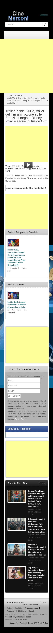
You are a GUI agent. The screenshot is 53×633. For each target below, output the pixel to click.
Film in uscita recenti (30, 605)
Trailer (17, 95)
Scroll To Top (43, 623)
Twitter (30, 623)
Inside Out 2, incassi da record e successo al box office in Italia (16, 304)
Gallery (9, 608)
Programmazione (31, 608)
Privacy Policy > (21, 419)
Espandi (42, 483)
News (16, 603)
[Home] (28, 16)
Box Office (18, 608)
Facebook (23, 623)
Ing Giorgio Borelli (21, 619)
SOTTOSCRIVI (14, 396)
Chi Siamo (22, 611)
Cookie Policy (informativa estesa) (18, 617)
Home (9, 95)
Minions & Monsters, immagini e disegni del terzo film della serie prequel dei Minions (37, 550)
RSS (35, 623)
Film (22, 603)
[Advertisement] (26, 66)
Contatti (31, 611)
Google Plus (14, 623)
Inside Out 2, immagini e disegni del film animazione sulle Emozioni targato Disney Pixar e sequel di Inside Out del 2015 (16, 257)
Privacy (43, 614)
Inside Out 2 (26, 188)
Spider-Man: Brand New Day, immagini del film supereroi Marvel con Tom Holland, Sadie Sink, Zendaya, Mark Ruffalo (36, 498)
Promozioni (11, 611)
